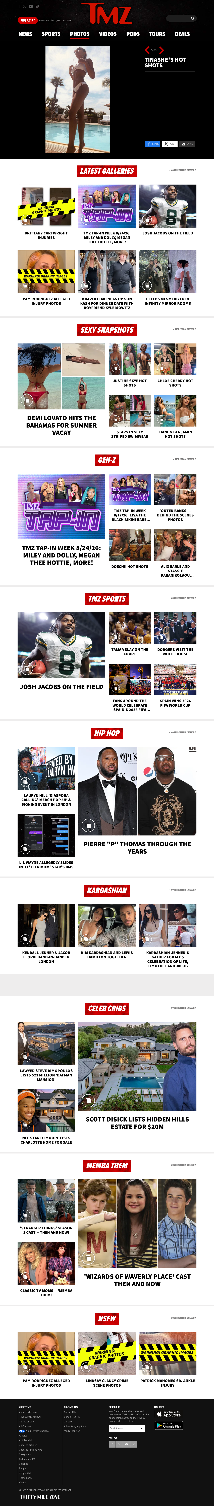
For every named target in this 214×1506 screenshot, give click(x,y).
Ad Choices (25, 1426)
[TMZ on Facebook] (20, 6)
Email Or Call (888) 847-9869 (55, 21)
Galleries (23, 1463)
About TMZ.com (28, 1412)
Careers (68, 1421)
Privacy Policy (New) (30, 1417)
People (22, 1468)
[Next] (161, 50)
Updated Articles (28, 1445)
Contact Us (70, 1412)
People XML (25, 1473)
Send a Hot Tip (72, 1417)
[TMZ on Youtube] (30, 6)
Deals (182, 34)
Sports (51, 34)
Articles (23, 1435)
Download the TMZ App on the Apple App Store (169, 1414)
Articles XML (26, 1440)
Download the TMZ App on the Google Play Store (169, 1425)
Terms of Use (26, 1421)
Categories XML (27, 1459)
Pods (133, 34)
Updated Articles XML (30, 1449)
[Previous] (147, 50)
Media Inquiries (72, 1431)
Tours (157, 34)
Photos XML (25, 1478)
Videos (108, 34)
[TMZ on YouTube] (126, 1444)
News (25, 34)
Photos (79, 34)
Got (28, 20)
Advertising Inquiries (75, 1426)
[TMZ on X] (25, 6)
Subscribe (141, 1428)
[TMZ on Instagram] (37, 6)
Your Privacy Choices (37, 1431)
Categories (25, 1454)
